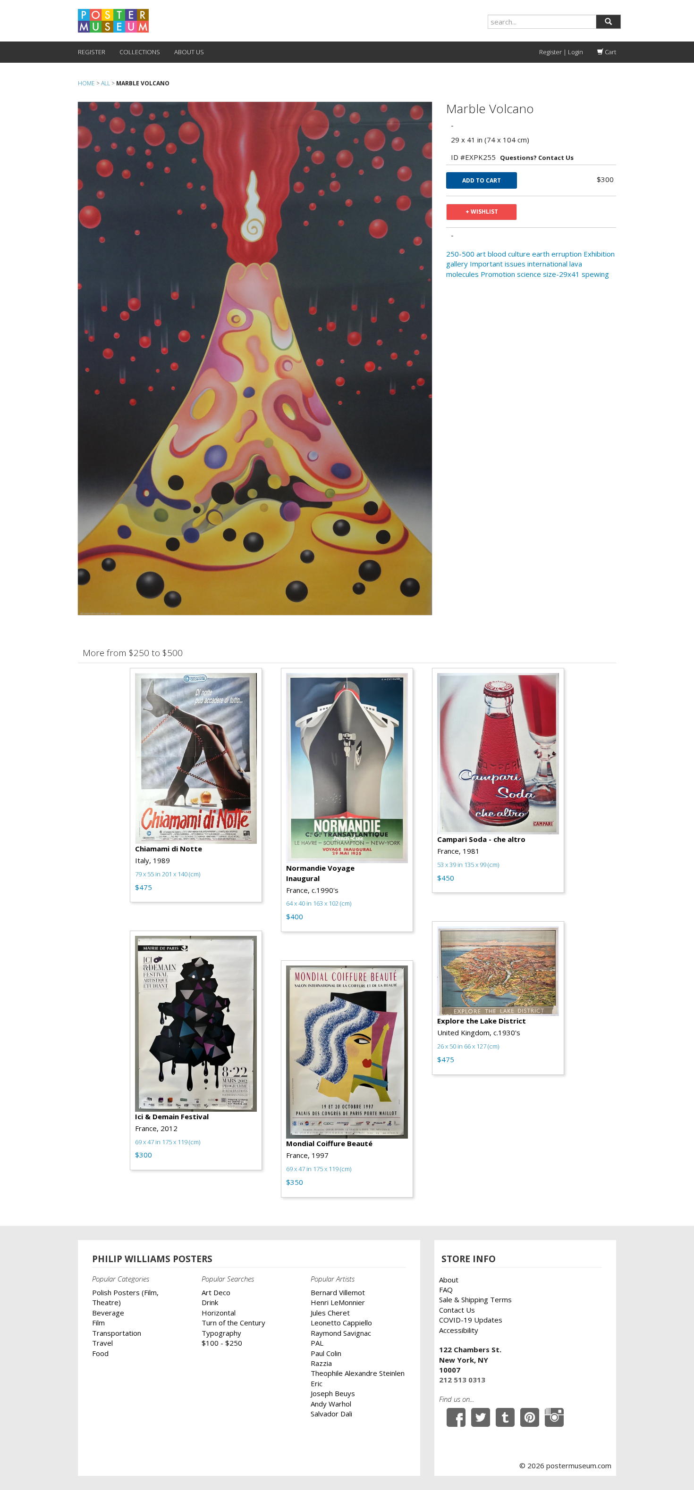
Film (98, 1322)
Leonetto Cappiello (341, 1322)
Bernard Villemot (338, 1292)
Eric (316, 1383)
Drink (210, 1302)
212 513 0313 (462, 1379)
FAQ (446, 1289)
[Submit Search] (608, 22)
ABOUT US (189, 52)
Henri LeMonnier (338, 1302)
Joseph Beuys (333, 1393)
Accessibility (458, 1330)
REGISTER (91, 52)
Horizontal (219, 1312)
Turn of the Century (233, 1322)
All (105, 83)
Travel (102, 1343)
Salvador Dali (331, 1413)
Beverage (108, 1312)
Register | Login (561, 52)
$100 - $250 (222, 1343)
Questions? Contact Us (537, 157)
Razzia (321, 1363)
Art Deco (216, 1292)
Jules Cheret (330, 1312)
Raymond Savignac (341, 1333)
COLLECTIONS (139, 52)
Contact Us (457, 1310)
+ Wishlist (481, 212)
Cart (609, 52)
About (448, 1279)
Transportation (116, 1333)
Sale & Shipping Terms (475, 1299)
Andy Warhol (331, 1403)
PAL (317, 1343)
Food (100, 1353)
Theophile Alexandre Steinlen (358, 1373)
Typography (221, 1333)
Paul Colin (326, 1353)
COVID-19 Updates (470, 1319)
